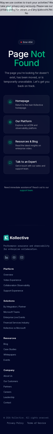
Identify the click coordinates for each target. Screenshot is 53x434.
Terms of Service (36, 423)
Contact (7, 402)
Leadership (9, 397)
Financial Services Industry (16, 322)
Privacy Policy (15, 423)
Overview (8, 274)
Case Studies (10, 349)
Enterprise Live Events (14, 317)
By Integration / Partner (15, 306)
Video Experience (12, 280)
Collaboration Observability (17, 285)
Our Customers (11, 381)
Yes (51, 9)
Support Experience (13, 290)
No (26, 13)
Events (7, 360)
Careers (7, 392)
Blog (6, 344)
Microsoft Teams (12, 312)
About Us (8, 376)
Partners (8, 386)
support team (26, 190)
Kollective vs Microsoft (14, 328)
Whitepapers (10, 354)
